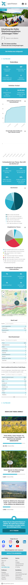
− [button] (3, 294)
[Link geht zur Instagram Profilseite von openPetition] (10, 541)
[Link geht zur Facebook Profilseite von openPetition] (3, 541)
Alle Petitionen (5, 574)
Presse (3, 565)
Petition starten (5, 575)
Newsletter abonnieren (14, 553)
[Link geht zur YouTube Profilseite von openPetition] (17, 546)
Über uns (3, 560)
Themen (3, 577)
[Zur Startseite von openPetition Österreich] (9, 4)
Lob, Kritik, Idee (5, 567)
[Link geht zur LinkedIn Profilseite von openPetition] (24, 541)
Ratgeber (3, 572)
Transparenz (18, 572)
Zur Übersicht (6, 59)
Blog (2, 564)
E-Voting (17, 567)
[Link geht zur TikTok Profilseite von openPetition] (17, 541)
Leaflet (3, 314)
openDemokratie (19, 564)
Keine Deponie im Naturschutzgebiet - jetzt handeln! (14, 470)
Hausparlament (19, 565)
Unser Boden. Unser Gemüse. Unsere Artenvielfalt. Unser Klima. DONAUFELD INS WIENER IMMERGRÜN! (14, 438)
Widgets (17, 562)
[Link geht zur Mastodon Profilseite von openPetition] (3, 546)
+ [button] (3, 292)
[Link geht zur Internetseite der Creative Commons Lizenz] (2, 583)
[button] (23, 4)
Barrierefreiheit (19, 579)
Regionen (3, 579)
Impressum (18, 577)
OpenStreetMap (22, 314)
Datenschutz (18, 575)
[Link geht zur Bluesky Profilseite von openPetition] (10, 546)
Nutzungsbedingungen (21, 574)
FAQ (16, 560)
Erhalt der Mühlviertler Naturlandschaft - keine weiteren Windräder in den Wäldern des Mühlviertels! (14, 502)
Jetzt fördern (14, 530)
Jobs (2, 562)
